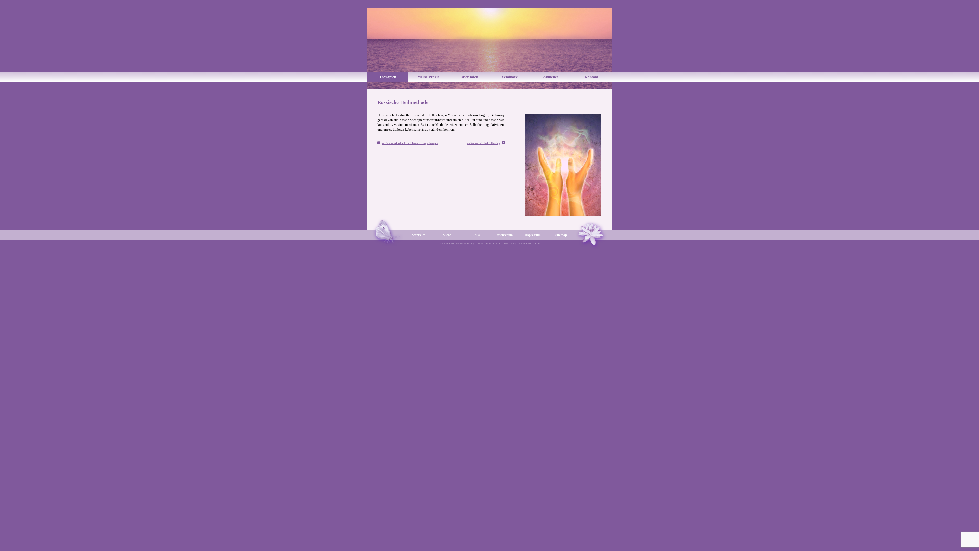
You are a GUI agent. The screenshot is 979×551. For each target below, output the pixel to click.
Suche (447, 235)
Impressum (533, 235)
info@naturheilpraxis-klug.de (525, 243)
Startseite (418, 235)
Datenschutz (504, 235)
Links (475, 235)
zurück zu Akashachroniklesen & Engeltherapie (410, 143)
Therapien (387, 76)
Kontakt (591, 76)
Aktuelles (550, 76)
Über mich (469, 76)
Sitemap (561, 235)
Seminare (510, 76)
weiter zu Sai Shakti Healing (483, 143)
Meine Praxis (428, 76)
